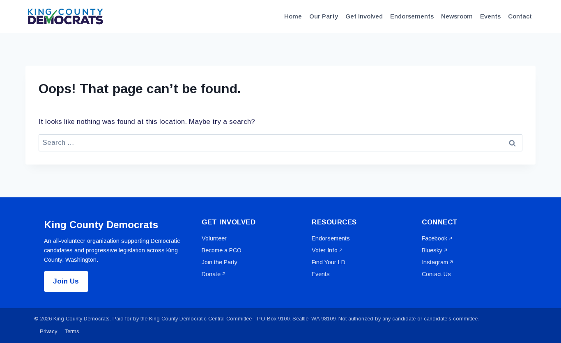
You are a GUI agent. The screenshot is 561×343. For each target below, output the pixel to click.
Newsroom (457, 16)
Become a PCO (221, 250)
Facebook (434, 238)
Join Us (66, 281)
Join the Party (219, 262)
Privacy (48, 331)
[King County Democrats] (66, 16)
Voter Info (325, 250)
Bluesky (432, 250)
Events (490, 16)
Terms (72, 331)
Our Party (323, 16)
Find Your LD (328, 262)
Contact (520, 16)
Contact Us (436, 274)
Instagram (435, 262)
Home (293, 16)
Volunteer (214, 238)
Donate (211, 274)
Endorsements (412, 16)
